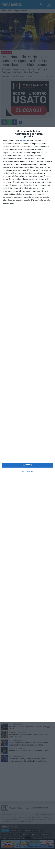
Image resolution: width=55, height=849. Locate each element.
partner (23, 141)
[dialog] (27, 424)
